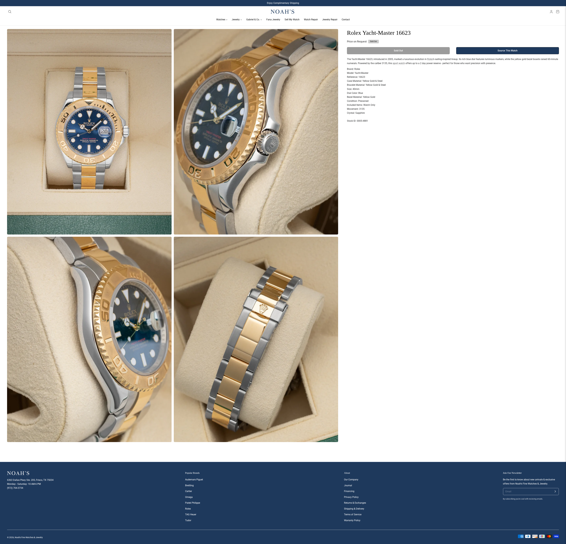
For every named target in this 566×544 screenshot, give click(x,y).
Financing (349, 491)
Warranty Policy (352, 520)
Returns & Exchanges (355, 503)
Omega (189, 497)
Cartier (188, 491)
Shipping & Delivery (354, 508)
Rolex (430, 59)
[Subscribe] (555, 491)
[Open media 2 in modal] (332, 34)
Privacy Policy (351, 497)
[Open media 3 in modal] (166, 242)
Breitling (189, 485)
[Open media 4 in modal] (332, 242)
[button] (10, 12)
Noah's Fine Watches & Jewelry (29, 537)
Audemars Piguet (194, 479)
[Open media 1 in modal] (166, 34)
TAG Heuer (190, 514)
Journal (348, 485)
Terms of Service (352, 514)
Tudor (188, 520)
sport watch (399, 63)
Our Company (351, 479)
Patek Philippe (192, 503)
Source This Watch (508, 50)
